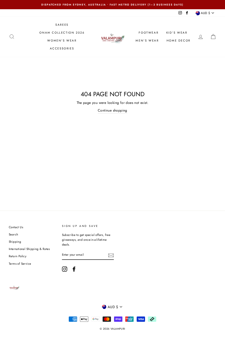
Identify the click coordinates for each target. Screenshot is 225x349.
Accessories (62, 48)
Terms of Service (20, 263)
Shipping (15, 241)
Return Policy (17, 256)
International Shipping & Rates (29, 249)
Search (13, 234)
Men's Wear (147, 40)
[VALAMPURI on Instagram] (64, 269)
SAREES (62, 25)
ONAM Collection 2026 (61, 33)
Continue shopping (112, 110)
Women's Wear (61, 40)
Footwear (148, 33)
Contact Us (16, 227)
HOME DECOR (179, 40)
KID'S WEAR (176, 33)
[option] (112, 4)
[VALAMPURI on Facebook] (74, 269)
